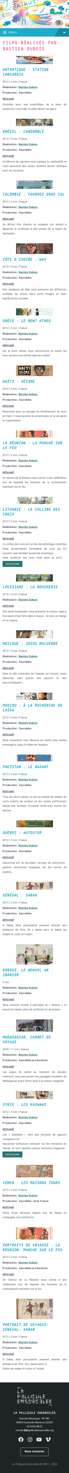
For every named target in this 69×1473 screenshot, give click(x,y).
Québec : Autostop (22, 833)
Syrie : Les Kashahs (24, 1105)
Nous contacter (34, 1451)
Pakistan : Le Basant (25, 767)
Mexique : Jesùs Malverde (30, 644)
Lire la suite (12, 564)
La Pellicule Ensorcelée (25, 1464)
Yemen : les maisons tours (31, 1183)
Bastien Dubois (28, 87)
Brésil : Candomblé (23, 132)
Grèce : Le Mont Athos (27, 321)
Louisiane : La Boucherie (30, 587)
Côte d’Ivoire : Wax (24, 260)
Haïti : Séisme (19, 382)
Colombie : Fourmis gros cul (33, 194)
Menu (12, 32)
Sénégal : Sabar (20, 895)
